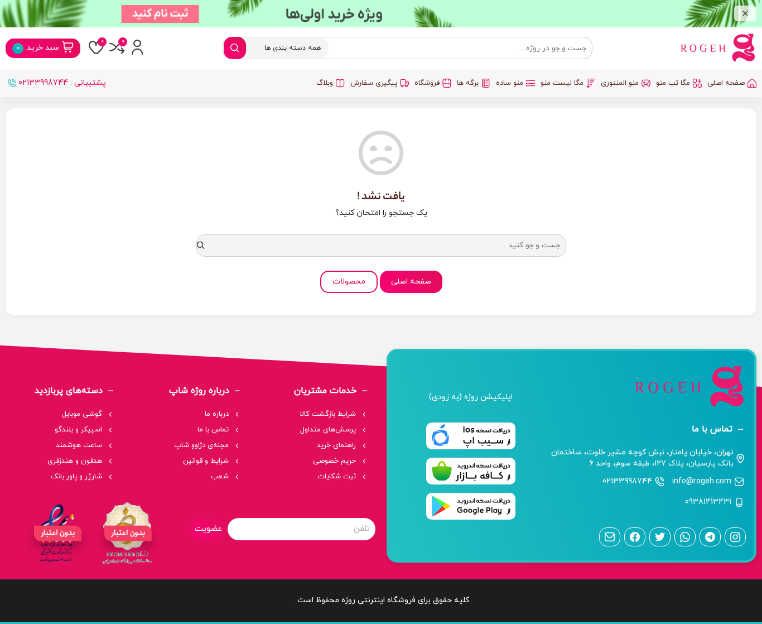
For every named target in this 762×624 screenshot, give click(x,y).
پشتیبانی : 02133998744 (62, 83)
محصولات (348, 281)
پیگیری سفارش (373, 83)
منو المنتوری (620, 83)
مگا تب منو (673, 83)
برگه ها (468, 83)
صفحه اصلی (726, 83)
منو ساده (509, 83)
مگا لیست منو (562, 83)
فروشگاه (427, 83)
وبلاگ (324, 83)
